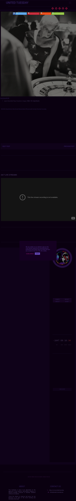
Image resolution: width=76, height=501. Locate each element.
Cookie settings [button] (30, 253)
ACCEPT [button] (37, 253)
